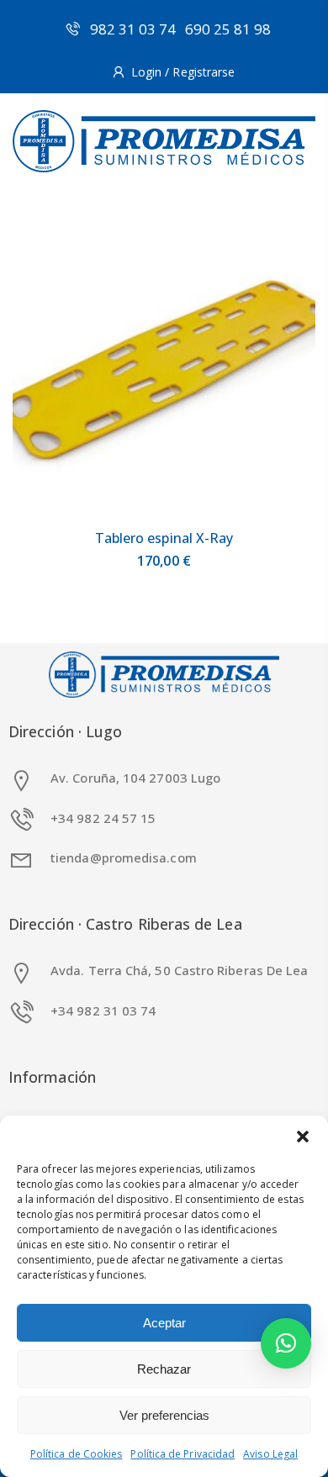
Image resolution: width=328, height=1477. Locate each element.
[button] (302, 1136)
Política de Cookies (76, 1454)
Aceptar (164, 1323)
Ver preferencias (164, 1415)
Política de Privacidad (182, 1454)
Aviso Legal (270, 1454)
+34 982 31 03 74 (103, 1010)
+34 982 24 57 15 (103, 818)
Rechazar (164, 1369)
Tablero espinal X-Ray (164, 538)
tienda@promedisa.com (123, 857)
